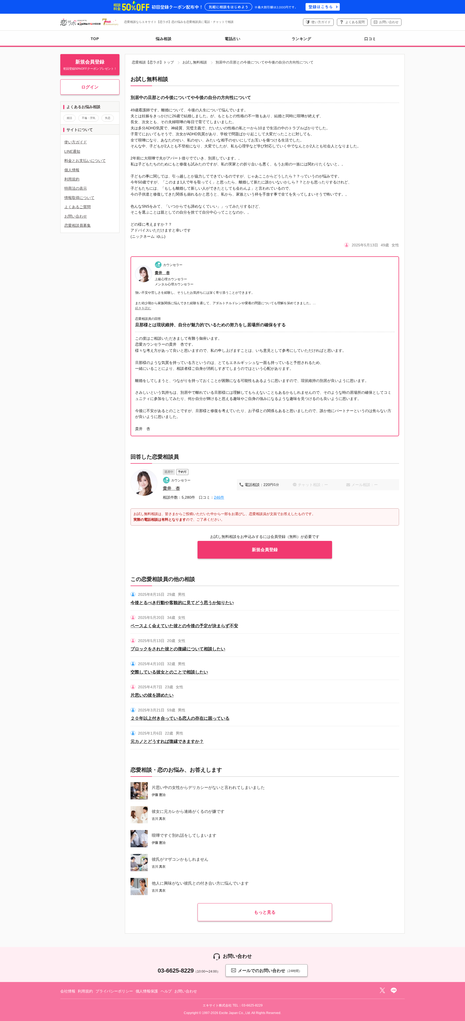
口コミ (370, 39)
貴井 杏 (162, 273)
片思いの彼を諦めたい (152, 695)
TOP (95, 39)
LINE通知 (72, 151)
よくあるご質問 (77, 207)
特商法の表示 (75, 188)
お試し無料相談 (194, 62)
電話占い (232, 39)
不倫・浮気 (88, 117)
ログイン (89, 87)
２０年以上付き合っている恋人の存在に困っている (180, 718)
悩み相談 (163, 39)
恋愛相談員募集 (77, 225)
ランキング (301, 39)
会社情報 (67, 991)
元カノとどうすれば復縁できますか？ (167, 741)
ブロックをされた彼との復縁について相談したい (178, 649)
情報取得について (79, 198)
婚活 (69, 117)
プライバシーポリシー (114, 991)
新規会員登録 (265, 549)
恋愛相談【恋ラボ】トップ (153, 62)
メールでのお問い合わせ (270, 970)
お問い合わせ (389, 22)
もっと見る (265, 912)
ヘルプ (166, 991)
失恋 (107, 117)
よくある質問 (355, 22)
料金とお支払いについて (85, 160)
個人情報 (71, 170)
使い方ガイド (321, 22)
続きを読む (143, 308)
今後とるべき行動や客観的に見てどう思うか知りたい (182, 602)
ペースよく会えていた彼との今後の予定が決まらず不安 (184, 625)
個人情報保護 (147, 991)
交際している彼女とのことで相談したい (169, 672)
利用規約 (71, 179)
